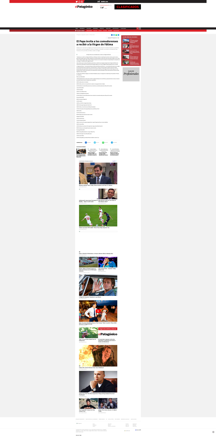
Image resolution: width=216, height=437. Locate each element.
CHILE (131, 55)
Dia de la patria (111, 419)
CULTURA (105, 30)
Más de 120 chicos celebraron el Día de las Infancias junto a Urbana (114, 154)
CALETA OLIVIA (116, 30)
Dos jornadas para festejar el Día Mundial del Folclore (103, 154)
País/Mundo (95, 28)
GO (106, 419)
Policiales (89, 28)
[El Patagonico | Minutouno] (98, 1)
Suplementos (135, 423)
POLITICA (95, 30)
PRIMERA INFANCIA (102, 419)
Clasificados (123, 28)
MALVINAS (110, 30)
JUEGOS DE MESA (133, 419)
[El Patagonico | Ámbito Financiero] (104, 1)
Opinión (94, 426)
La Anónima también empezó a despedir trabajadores (134, 41)
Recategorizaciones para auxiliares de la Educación (80, 156)
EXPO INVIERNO (117, 419)
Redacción (127, 426)
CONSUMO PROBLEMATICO (80, 419)
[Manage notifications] (213, 432)
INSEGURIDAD (89, 30)
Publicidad (134, 425)
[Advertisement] (108, 19)
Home (77, 28)
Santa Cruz (108, 28)
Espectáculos (115, 28)
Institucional (134, 426)
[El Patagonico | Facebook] (79, 1)
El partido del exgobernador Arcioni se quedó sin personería (134, 63)
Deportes (102, 28)
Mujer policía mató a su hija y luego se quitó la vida (134, 47)
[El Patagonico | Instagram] (82, 1)
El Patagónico (78, 34)
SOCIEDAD (131, 44)
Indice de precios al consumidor (92, 419)
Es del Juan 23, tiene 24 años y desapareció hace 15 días (135, 52)
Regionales (82, 28)
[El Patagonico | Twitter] (77, 1)
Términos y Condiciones (111, 426)
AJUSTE (100, 30)
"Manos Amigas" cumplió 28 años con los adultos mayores (92, 154)
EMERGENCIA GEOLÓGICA (125, 419)
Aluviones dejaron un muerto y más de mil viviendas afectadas (134, 57)
